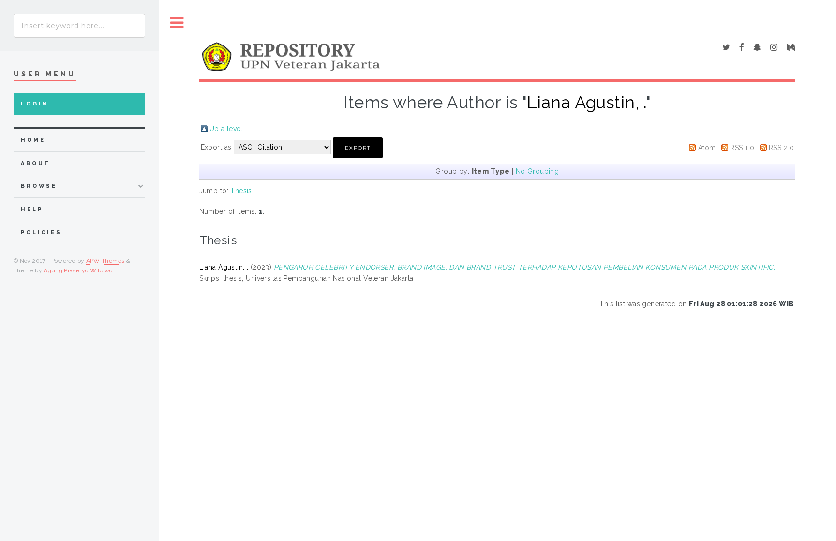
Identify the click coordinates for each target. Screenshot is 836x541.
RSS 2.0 (781, 147)
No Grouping (537, 171)
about (35, 163)
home (33, 140)
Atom (707, 147)
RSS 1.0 (742, 147)
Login (34, 104)
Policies (41, 232)
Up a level (226, 129)
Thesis (241, 191)
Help (32, 209)
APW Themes (105, 260)
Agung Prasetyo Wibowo (78, 270)
